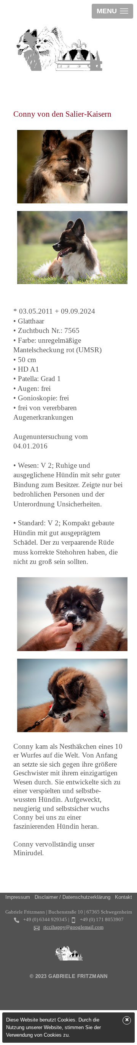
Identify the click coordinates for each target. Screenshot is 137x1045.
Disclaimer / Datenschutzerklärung (72, 897)
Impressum (17, 897)
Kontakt (123, 897)
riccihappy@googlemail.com (73, 927)
